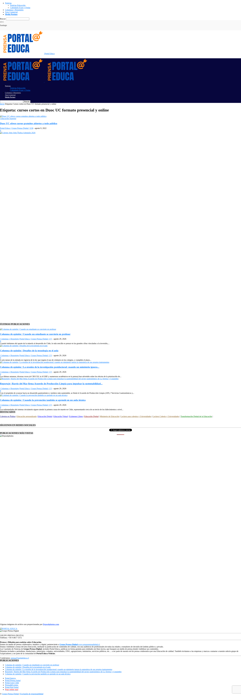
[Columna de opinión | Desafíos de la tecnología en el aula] (23, 346)
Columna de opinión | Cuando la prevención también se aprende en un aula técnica (43, 400)
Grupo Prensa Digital (10, 694)
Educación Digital (45, 416)
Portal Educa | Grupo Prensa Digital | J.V (35, 339)
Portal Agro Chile (12, 683)
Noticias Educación (17, 5)
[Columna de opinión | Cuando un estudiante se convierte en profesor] (28, 329)
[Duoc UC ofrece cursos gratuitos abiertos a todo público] (23, 116)
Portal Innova (10, 678)
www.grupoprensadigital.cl (79, 644)
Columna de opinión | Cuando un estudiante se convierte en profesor (35, 334)
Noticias (8, 3)
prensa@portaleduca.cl (20, 658)
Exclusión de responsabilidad (31, 694)
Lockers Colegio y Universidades (166, 416)
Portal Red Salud (11, 687)
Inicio (2, 104)
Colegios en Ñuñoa (7, 416)
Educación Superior (8, 118)
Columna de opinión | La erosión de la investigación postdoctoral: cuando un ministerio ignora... (49, 367)
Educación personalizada (26, 416)
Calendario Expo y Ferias (20, 8)
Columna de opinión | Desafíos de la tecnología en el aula (29, 350)
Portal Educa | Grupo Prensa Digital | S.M (16, 128)
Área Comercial (11, 12)
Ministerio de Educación (109, 416)
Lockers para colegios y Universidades (136, 416)
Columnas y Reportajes (14, 10)
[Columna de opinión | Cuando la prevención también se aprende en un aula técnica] (33, 395)
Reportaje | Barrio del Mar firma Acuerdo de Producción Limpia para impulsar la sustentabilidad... (51, 383)
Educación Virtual (60, 416)
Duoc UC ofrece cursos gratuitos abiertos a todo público (28, 123)
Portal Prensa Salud (12, 680)
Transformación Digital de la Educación (196, 416)
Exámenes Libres (76, 416)
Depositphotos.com (51, 624)
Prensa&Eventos (11, 685)
